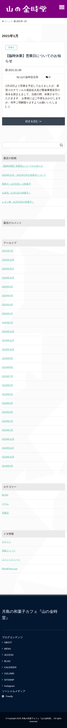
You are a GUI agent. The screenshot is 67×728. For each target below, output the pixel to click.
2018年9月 (7, 466)
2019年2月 (7, 421)
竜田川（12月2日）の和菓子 (16, 184)
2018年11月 (8, 448)
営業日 (5, 513)
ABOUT (8, 642)
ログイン (6, 541)
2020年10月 (8, 277)
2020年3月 (7, 304)
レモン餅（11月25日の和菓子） (18, 202)
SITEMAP (9, 679)
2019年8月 (7, 367)
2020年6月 (7, 286)
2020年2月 (7, 313)
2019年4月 (7, 403)
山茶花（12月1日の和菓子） (16, 193)
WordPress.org (9, 568)
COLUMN (9, 673)
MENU (7, 648)
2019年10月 (8, 349)
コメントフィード (11, 559)
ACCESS (8, 655)
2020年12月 (8, 260)
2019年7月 (7, 376)
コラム (5, 503)
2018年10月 (8, 457)
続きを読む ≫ (33, 121)
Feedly (9, 696)
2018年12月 (8, 439)
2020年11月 (8, 268)
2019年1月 (7, 430)
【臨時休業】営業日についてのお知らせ (22, 166)
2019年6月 (7, 385)
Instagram (9, 686)
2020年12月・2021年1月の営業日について (24, 175)
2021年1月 (7, 250)
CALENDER (10, 667)
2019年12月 (8, 331)
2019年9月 (7, 358)
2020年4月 (7, 295)
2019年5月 (7, 394)
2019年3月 (7, 412)
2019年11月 (8, 340)
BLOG (5, 495)
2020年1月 (7, 322)
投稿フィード (9, 550)
